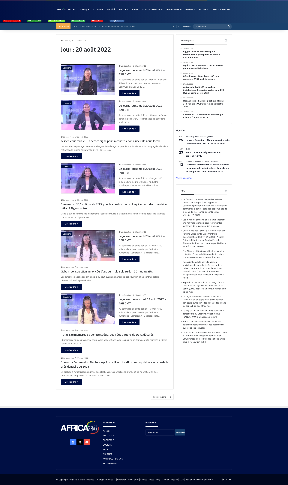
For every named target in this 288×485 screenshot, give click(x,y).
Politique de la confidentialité (199, 479)
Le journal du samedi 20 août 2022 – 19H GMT (142, 72)
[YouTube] (87, 442)
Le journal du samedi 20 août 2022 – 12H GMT (142, 107)
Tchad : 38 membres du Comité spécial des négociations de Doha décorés (107, 334)
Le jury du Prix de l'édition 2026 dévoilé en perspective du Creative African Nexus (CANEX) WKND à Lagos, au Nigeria (203, 313)
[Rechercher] (229, 26)
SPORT (106, 449)
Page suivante (159, 397)
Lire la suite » (129, 93)
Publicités (121, 479)
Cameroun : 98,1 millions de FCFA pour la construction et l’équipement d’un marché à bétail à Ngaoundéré (114, 206)
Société (111, 9)
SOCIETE (107, 445)
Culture (123, 9)
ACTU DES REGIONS (113, 459)
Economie (98, 9)
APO (183, 191)
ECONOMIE (108, 440)
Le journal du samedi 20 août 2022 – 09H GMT (142, 171)
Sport (135, 9)
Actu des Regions (151, 9)
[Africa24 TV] (61, 9)
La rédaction (126, 66)
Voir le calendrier (184, 177)
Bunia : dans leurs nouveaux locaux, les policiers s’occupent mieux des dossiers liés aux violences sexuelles (203, 324)
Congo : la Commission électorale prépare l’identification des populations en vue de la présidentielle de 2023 (114, 364)
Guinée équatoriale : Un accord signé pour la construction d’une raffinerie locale (111, 141)
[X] (80, 442)
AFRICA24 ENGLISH (221, 9)
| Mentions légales (169, 479)
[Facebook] (73, 442)
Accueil (72, 9)
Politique (84, 9)
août (80, 40)
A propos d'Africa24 (106, 479)
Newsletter (133, 479)
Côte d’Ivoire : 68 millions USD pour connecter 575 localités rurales (103, 26)
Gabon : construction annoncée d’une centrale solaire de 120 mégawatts (107, 271)
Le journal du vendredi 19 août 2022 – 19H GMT (142, 301)
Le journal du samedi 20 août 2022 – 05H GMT (142, 238)
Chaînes (189, 9)
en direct (203, 9)
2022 (74, 40)
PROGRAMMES (172, 9)
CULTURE (107, 454)
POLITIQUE (108, 435)
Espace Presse (147, 479)
